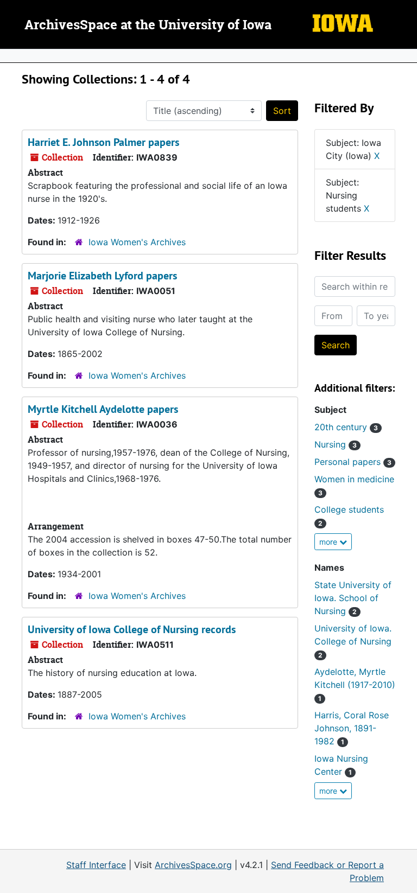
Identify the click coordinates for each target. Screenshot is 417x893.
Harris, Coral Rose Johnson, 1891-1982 (351, 728)
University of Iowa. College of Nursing (352, 641)
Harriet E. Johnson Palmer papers (103, 142)
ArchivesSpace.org (193, 864)
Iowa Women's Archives (137, 242)
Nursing (335, 444)
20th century (346, 427)
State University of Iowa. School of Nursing (352, 597)
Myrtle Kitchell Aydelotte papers (103, 409)
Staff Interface (96, 864)
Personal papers (352, 461)
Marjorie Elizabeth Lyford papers (102, 276)
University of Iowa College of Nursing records (132, 629)
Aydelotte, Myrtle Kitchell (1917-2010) (354, 684)
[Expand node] (406, 56)
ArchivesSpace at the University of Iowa (147, 25)
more (329, 541)
